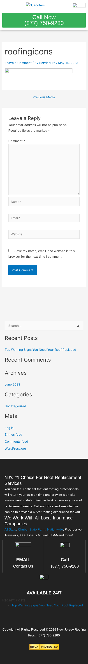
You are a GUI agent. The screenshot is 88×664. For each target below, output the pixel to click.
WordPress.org (15, 448)
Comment (16, 141)
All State (10, 529)
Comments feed (16, 441)
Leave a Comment (18, 63)
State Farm (37, 529)
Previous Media (44, 97)
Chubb (23, 529)
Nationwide (55, 529)
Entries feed (13, 434)
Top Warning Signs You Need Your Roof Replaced (40, 349)
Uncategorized (15, 406)
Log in (9, 428)
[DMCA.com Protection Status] (44, 646)
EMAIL (23, 559)
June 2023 (12, 384)
